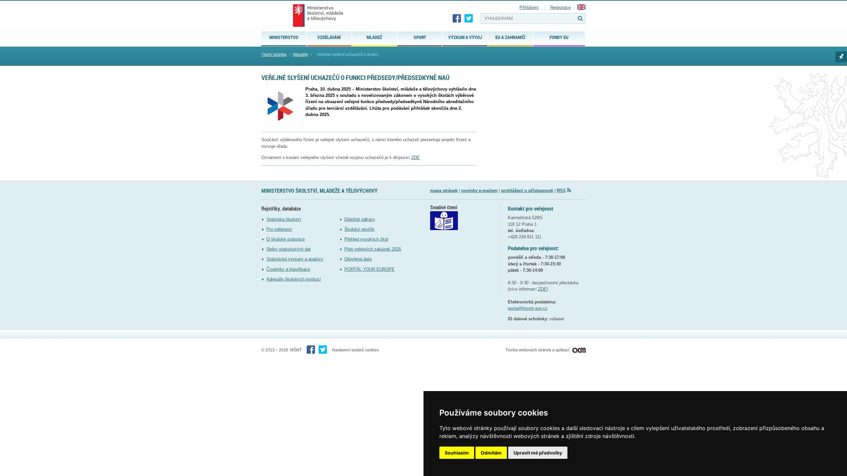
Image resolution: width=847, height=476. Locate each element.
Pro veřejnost (279, 229)
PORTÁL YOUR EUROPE (369, 269)
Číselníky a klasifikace (288, 269)
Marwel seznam (841, 57)
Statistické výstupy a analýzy (294, 259)
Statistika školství (283, 219)
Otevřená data (358, 259)
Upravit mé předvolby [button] (537, 453)
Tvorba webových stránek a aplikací (537, 350)
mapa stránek (444, 190)
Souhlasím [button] (457, 453)
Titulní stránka (274, 54)
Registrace (560, 7)
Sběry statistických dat (288, 249)
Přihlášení (529, 7)
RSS (561, 190)
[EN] (581, 8)
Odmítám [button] (491, 453)
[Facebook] (457, 18)
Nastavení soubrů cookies (355, 350)
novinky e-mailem (479, 190)
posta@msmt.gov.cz (528, 308)
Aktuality (300, 54)
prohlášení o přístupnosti (527, 190)
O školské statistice (285, 239)
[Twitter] (469, 18)
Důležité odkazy (359, 219)
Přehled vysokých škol (366, 239)
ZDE (415, 157)
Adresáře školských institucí (293, 279)
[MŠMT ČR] (318, 15)
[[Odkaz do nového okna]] (444, 228)
